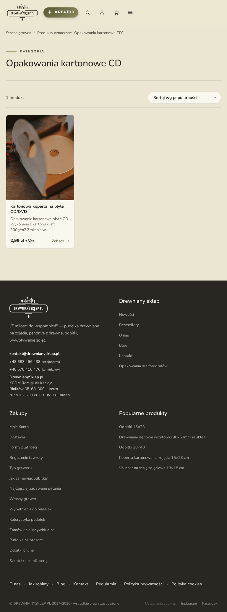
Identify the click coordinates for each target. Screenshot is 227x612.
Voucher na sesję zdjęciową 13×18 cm (151, 468)
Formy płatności (23, 447)
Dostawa (17, 437)
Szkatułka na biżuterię (28, 560)
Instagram (189, 603)
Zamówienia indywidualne (32, 530)
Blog (123, 345)
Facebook (210, 603)
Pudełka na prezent (26, 540)
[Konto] (102, 12)
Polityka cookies (186, 584)
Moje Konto (19, 427)
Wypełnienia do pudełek (30, 509)
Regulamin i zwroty (26, 457)
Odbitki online (21, 550)
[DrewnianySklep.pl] (22, 12)
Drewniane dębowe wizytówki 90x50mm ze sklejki (163, 437)
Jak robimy (38, 584)
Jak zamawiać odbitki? (28, 478)
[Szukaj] (88, 12)
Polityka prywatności (143, 584)
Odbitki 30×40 (132, 447)
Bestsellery (129, 325)
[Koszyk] (116, 12)
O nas (124, 335)
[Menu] (130, 12)
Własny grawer (22, 499)
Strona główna (18, 33)
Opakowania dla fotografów (143, 366)
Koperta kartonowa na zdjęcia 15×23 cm (154, 457)
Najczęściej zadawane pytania (35, 488)
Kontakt (126, 355)
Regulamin (106, 584)
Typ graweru (20, 468)
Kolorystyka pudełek (27, 519)
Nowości (126, 314)
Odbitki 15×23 (132, 427)
